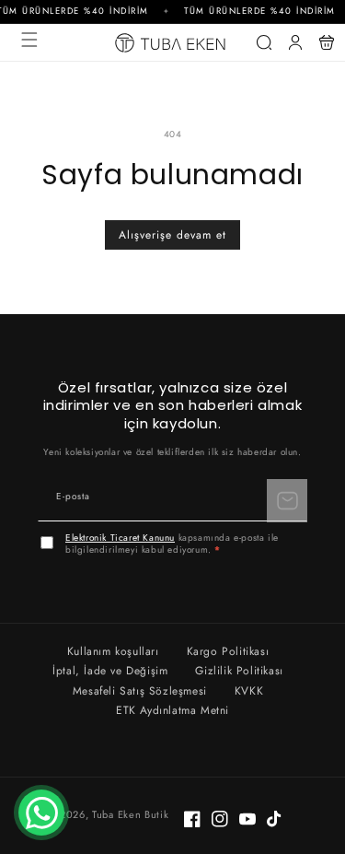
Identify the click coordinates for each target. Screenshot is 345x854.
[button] (29, 39)
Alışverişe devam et (172, 235)
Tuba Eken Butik (130, 814)
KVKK (249, 691)
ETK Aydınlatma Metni (172, 710)
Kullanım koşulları (113, 651)
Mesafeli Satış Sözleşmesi (140, 691)
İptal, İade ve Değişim (109, 670)
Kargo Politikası (228, 651)
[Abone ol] (287, 500)
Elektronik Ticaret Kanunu (120, 537)
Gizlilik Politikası (238, 670)
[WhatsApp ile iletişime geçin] (41, 813)
